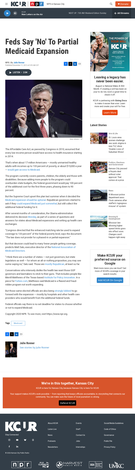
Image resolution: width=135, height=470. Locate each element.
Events (79, 423)
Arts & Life (113, 133)
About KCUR (53, 423)
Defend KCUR (67, 403)
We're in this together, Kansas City (67, 383)
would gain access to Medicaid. (24, 169)
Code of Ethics (110, 429)
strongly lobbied (63, 290)
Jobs (78, 441)
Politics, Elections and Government (117, 163)
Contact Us (80, 435)
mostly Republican (54, 264)
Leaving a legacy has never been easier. (110, 79)
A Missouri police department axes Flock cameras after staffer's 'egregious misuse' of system (118, 200)
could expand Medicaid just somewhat (37, 203)
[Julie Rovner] (11, 349)
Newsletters (53, 447)
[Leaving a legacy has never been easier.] (110, 51)
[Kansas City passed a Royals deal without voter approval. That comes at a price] (98, 167)
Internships (80, 447)
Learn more (110, 112)
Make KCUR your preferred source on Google (110, 259)
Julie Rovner (19, 62)
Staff (78, 429)
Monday (32, 216)
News (111, 191)
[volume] (15, 13)
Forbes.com (21, 281)
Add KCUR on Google (110, 280)
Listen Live (52, 429)
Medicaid (18, 323)
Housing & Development (114, 218)
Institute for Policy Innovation (59, 277)
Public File (108, 441)
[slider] (19, 13)
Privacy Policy (109, 447)
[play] (7, 13)
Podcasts (52, 441)
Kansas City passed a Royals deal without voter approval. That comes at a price (118, 174)
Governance (109, 435)
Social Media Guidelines (114, 423)
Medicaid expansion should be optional (25, 200)
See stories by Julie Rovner (34, 347)
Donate (124, 4)
